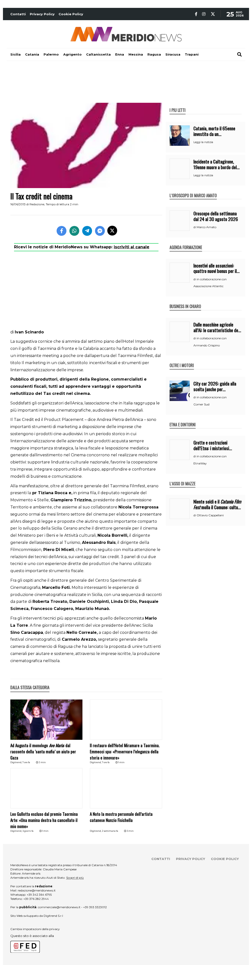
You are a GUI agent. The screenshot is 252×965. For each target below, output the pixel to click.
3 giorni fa (27, 831)
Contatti (18, 14)
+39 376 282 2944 (36, 899)
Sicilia (15, 54)
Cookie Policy (71, 14)
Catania (32, 54)
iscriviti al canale (131, 247)
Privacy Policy (42, 14)
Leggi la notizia (203, 142)
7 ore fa (26, 762)
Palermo (51, 54)
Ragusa (154, 54)
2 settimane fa (110, 831)
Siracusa (172, 54)
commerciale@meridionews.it (59, 907)
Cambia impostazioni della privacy (35, 929)
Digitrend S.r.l (53, 916)
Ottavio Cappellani (210, 515)
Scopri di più (75, 877)
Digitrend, (16, 762)
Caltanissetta (98, 54)
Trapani (192, 54)
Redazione (37, 204)
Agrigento (72, 54)
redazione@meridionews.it (37, 890)
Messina (135, 54)
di (195, 227)
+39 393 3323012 (95, 907)
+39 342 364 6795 (39, 894)
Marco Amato (206, 227)
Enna (119, 54)
